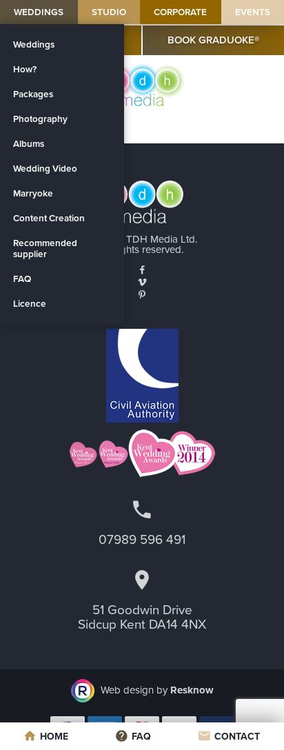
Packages (33, 94)
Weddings (38, 12)
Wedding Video (45, 168)
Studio (109, 12)
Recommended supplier (45, 249)
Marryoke (33, 193)
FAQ (22, 279)
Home (54, 736)
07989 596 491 (142, 539)
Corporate (180, 12)
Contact (237, 736)
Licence (29, 304)
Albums (28, 144)
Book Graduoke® (213, 40)
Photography (40, 119)
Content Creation (49, 218)
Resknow (192, 690)
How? (25, 69)
